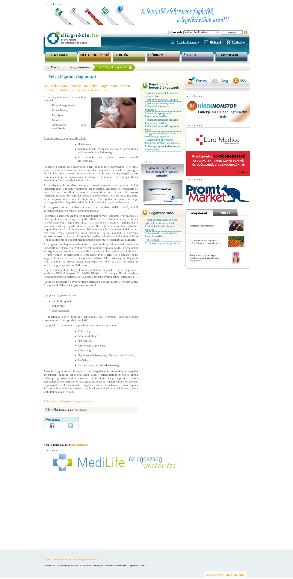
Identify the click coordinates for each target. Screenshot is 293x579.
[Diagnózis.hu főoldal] (72, 38)
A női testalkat (152, 239)
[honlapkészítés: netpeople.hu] (225, 574)
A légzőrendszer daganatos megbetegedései (69, 401)
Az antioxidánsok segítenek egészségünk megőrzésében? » (205, 241)
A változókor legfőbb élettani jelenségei (159, 228)
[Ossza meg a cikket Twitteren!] (70, 425)
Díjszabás (133, 565)
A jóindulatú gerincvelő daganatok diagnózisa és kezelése (162, 121)
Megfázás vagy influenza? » (203, 225)
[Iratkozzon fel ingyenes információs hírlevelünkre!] (214, 42)
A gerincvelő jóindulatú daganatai (161, 99)
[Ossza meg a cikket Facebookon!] (52, 425)
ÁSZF (143, 565)
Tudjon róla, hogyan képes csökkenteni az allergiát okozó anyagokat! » (205, 258)
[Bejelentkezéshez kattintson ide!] (185, 42)
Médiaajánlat (50, 565)
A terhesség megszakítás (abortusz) (162, 243)
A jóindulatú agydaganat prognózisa (157, 108)
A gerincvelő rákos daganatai (159, 103)
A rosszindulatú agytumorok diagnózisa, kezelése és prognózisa (162, 141)
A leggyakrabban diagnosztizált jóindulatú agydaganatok (160, 135)
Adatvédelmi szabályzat (91, 565)
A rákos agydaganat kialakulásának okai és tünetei (162, 148)
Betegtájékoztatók (79, 67)
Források (73, 565)
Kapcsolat (63, 565)
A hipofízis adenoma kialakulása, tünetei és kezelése (161, 235)
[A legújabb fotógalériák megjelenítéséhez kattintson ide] (199, 213)
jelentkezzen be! (79, 444)
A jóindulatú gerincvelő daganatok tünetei (162, 128)
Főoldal (55, 67)
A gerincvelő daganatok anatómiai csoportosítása (162, 95)
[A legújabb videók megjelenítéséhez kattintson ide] (231, 213)
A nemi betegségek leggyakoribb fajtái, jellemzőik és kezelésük (161, 221)
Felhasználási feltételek (116, 565)
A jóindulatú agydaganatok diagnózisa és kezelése (158, 115)
